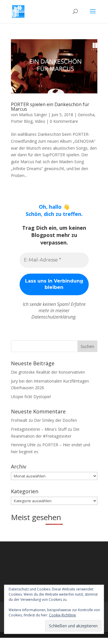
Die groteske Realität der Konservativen (48, 372)
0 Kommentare (64, 121)
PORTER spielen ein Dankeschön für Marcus (50, 106)
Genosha (86, 114)
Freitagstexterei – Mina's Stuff (39, 429)
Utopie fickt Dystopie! (31, 396)
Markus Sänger (33, 114)
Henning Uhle (23, 444)
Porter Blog (22, 121)
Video (40, 121)
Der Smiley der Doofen (55, 420)
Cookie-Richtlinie (62, 615)
